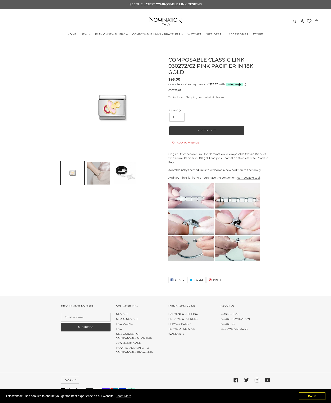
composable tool (248, 177)
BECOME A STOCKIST (235, 328)
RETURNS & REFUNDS (183, 319)
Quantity (175, 110)
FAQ (119, 328)
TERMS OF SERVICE (181, 328)
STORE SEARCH (127, 319)
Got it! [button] (312, 396)
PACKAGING (124, 324)
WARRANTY (176, 333)
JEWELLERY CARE (128, 342)
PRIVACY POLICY (179, 324)
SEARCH (122, 314)
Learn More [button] (123, 396)
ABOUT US (228, 324)
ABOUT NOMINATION (235, 319)
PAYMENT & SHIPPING (183, 314)
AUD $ (69, 380)
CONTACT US (229, 314)
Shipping (191, 97)
